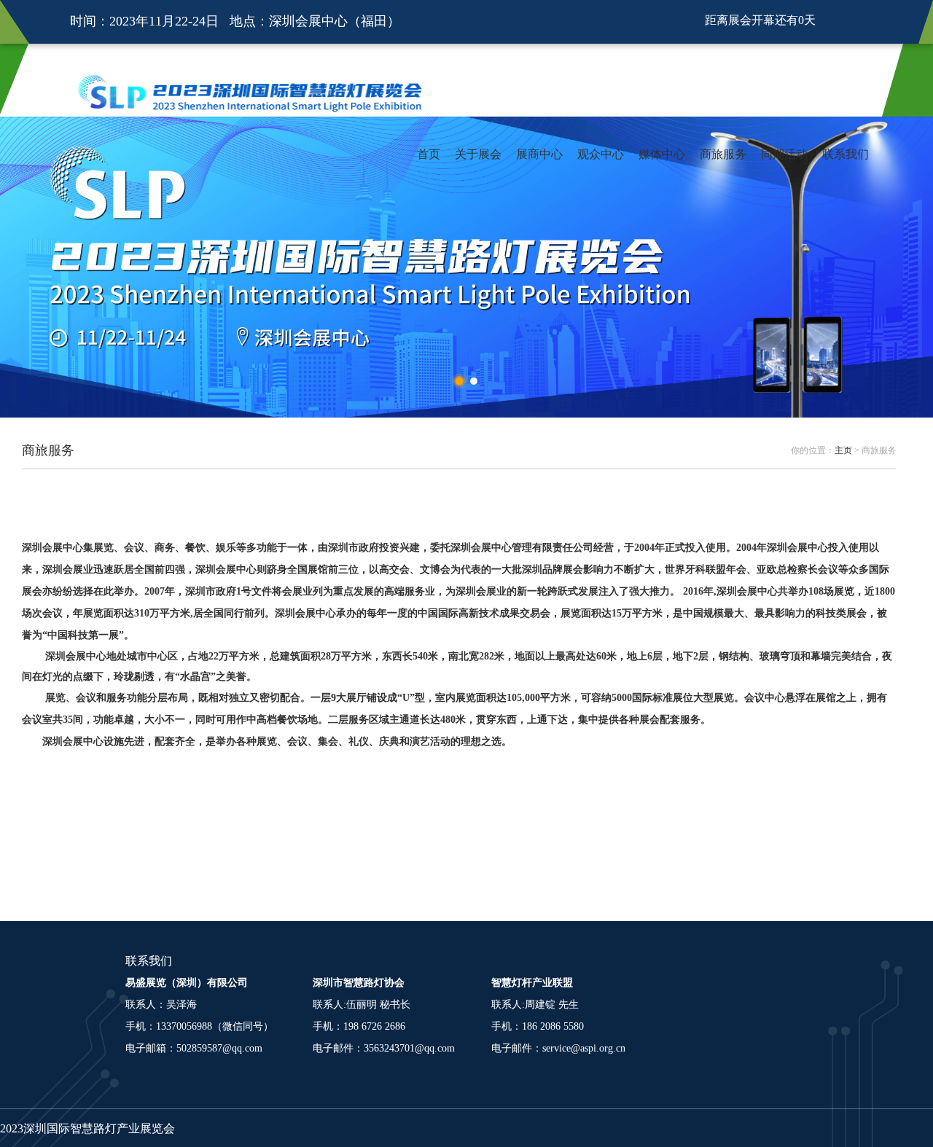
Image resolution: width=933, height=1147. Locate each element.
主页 (843, 450)
